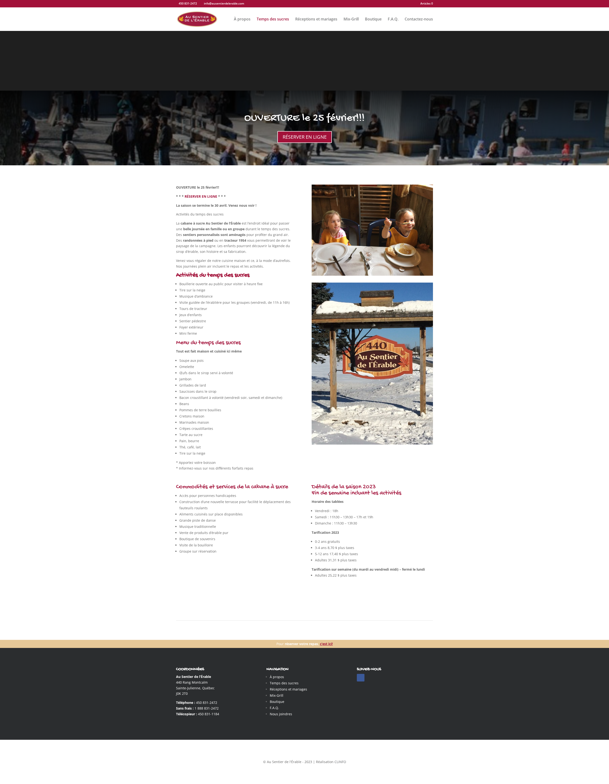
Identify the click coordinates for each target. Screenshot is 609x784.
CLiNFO (340, 762)
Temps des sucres (273, 19)
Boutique (373, 19)
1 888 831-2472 (207, 708)
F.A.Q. (393, 19)
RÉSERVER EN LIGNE (305, 137)
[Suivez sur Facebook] (360, 677)
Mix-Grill (351, 19)
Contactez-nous (419, 19)
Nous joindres (281, 714)
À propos (242, 19)
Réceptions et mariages (316, 19)
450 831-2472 (206, 702)
